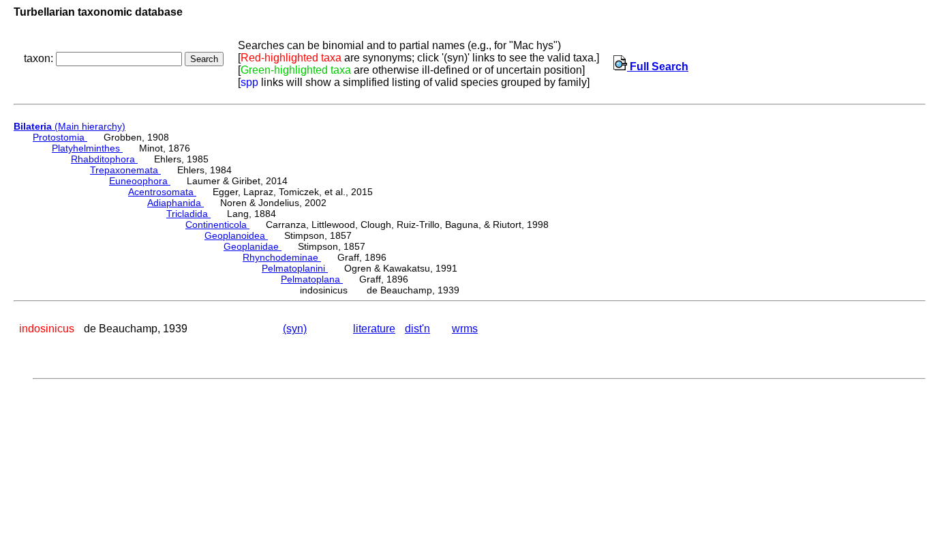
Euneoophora (139, 180)
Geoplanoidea (236, 235)
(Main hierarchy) (69, 126)
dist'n (417, 328)
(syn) (295, 328)
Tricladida (188, 213)
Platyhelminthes (87, 148)
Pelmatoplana (312, 279)
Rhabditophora (104, 159)
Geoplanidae (252, 246)
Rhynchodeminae (282, 257)
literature (374, 328)
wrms (465, 328)
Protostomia (60, 137)
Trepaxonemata (125, 169)
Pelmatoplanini (295, 268)
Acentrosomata (162, 191)
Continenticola (217, 224)
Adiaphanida (175, 202)
